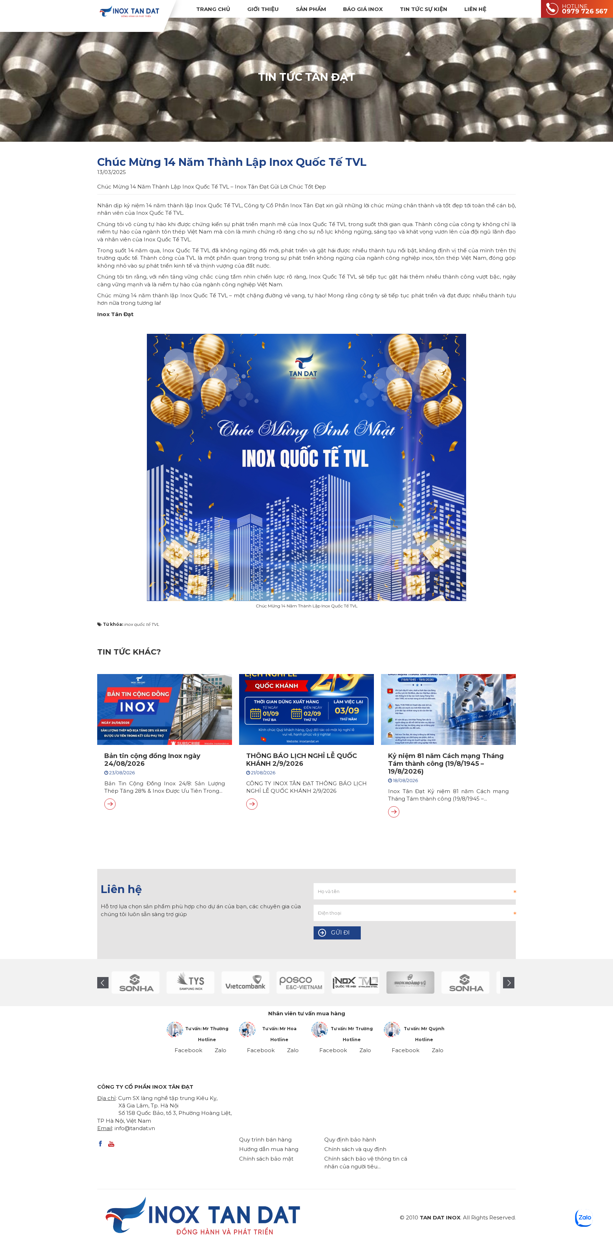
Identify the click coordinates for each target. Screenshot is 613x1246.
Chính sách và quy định (355, 1149)
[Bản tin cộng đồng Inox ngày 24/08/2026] (110, 804)
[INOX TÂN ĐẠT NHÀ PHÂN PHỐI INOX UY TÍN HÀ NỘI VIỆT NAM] (129, 11)
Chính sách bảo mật (266, 1158)
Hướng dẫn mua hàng (268, 1149)
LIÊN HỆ (475, 9)
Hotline (207, 1039)
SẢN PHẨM (311, 9)
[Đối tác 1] (355, 982)
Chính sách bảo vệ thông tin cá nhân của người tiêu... (365, 1162)
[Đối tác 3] (410, 982)
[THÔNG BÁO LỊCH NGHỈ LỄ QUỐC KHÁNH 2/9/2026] (252, 804)
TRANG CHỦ (213, 9)
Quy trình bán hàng (265, 1139)
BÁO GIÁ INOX (363, 9)
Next (508, 982)
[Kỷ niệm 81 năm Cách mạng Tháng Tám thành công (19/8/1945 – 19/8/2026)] (393, 812)
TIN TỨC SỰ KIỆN (423, 9)
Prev (103, 982)
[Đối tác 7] (300, 982)
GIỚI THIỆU (263, 9)
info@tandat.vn (135, 1128)
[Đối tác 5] (190, 982)
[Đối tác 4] (135, 982)
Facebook (188, 1050)
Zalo (220, 1050)
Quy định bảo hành (350, 1139)
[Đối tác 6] (245, 982)
